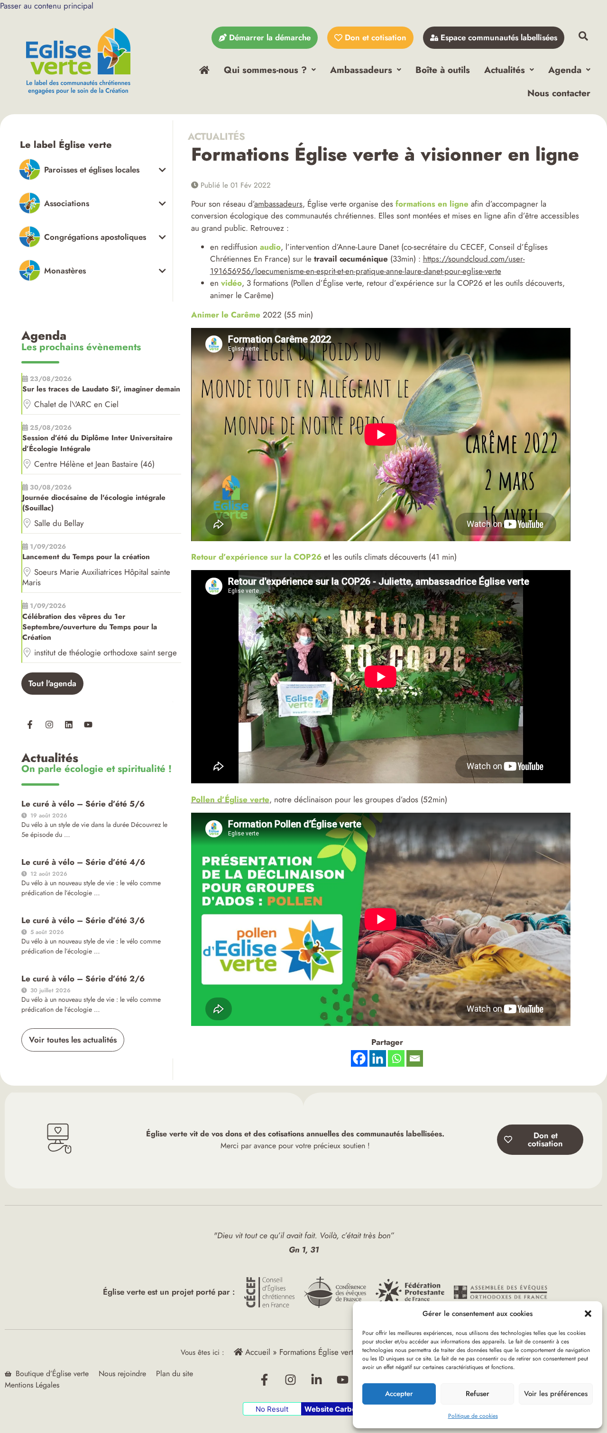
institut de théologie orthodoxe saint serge (105, 652)
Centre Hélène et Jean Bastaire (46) (94, 464)
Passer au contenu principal (46, 5)
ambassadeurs (278, 203)
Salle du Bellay (58, 523)
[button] (588, 1313)
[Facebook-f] (29, 724)
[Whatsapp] (396, 1058)
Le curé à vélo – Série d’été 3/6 (83, 920)
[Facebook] (359, 1058)
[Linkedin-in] (317, 1379)
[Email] (414, 1058)
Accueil (256, 1352)
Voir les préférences (556, 1393)
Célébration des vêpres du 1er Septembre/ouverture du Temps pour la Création (89, 627)
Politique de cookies (473, 1416)
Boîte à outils (442, 69)
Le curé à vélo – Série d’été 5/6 (83, 803)
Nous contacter (558, 93)
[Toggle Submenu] (92, 169)
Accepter (399, 1393)
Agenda (564, 69)
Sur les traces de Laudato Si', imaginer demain (101, 389)
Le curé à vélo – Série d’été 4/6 (83, 862)
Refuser (477, 1393)
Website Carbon (332, 1409)
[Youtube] (88, 724)
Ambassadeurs (361, 69)
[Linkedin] (68, 724)
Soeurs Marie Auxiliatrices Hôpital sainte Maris (96, 577)
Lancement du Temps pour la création (86, 557)
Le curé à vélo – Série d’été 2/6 (83, 978)
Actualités (504, 69)
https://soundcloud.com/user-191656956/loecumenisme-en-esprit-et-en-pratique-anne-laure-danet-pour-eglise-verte (367, 265)
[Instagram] (49, 724)
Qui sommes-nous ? (265, 69)
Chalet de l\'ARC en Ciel (76, 404)
